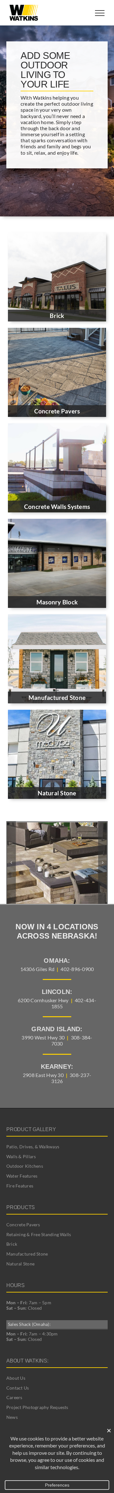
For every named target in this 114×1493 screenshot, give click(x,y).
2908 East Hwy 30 (43, 1075)
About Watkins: (27, 1360)
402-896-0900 (77, 969)
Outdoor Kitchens (24, 1166)
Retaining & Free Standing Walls (38, 1234)
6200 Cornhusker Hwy (43, 1000)
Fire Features (19, 1185)
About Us (15, 1378)
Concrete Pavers (23, 1224)
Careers (14, 1397)
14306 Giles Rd (37, 969)
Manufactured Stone (27, 1254)
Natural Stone (20, 1263)
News (12, 1417)
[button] (11, 862)
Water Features (21, 1176)
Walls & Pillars (21, 1156)
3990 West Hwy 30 (43, 1037)
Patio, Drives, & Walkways (32, 1146)
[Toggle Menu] (100, 13)
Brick (11, 1244)
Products (20, 1207)
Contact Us (17, 1388)
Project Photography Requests (37, 1407)
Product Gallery (31, 1129)
